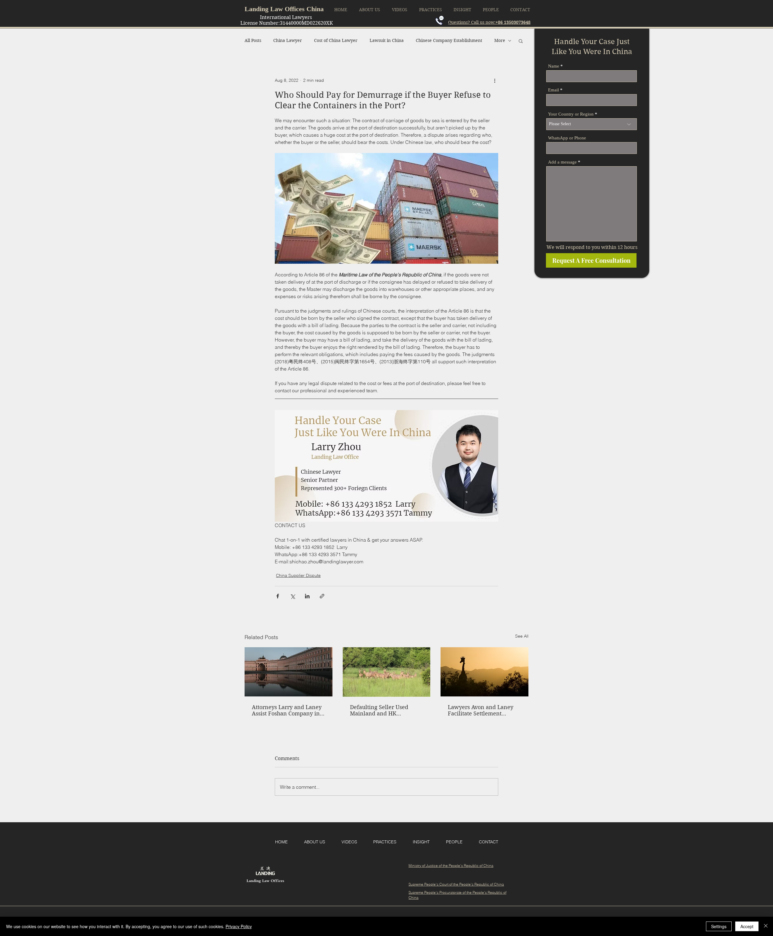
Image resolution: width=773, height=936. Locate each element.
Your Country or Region (571, 114)
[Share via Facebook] (278, 596)
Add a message (562, 162)
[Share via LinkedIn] (307, 596)
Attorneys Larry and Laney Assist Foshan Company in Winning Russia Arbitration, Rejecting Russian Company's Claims (287, 710)
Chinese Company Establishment (449, 40)
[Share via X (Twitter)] (292, 596)
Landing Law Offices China (284, 9)
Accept (746, 926)
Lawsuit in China (387, 40)
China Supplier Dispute (298, 575)
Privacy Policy (239, 926)
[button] (521, 40)
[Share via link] (322, 596)
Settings (718, 926)
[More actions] (494, 80)
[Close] (765, 926)
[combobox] (591, 124)
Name (553, 66)
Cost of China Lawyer (336, 40)
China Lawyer (287, 40)
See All (521, 636)
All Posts (253, 40)
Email (553, 90)
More (499, 40)
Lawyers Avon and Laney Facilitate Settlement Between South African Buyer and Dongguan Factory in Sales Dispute (480, 710)
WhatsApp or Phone (567, 138)
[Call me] (439, 20)
